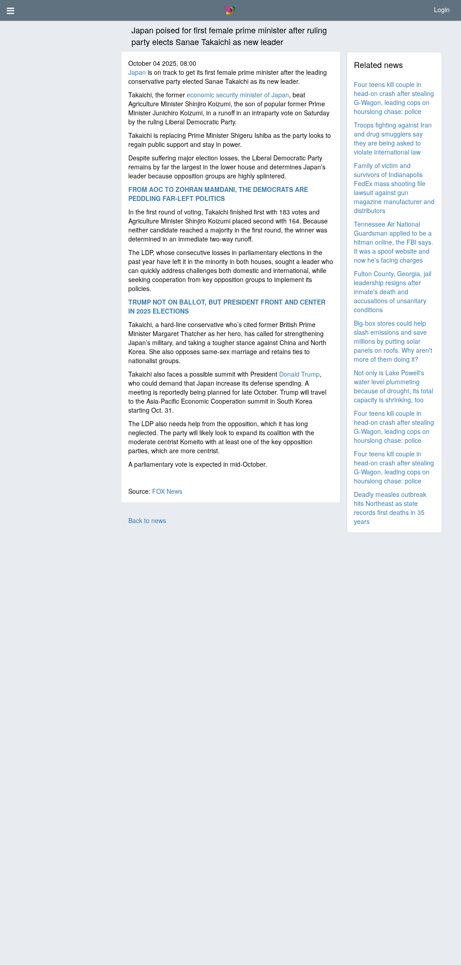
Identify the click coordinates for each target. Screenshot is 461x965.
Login (442, 9)
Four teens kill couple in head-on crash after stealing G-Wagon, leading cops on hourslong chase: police (394, 98)
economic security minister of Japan (238, 94)
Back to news (147, 520)
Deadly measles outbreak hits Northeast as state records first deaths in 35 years (390, 508)
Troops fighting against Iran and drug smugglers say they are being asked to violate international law (393, 138)
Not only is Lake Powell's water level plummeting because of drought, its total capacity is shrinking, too (393, 386)
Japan (137, 72)
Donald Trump (299, 373)
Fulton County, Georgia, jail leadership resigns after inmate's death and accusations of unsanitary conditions (392, 291)
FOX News (167, 491)
